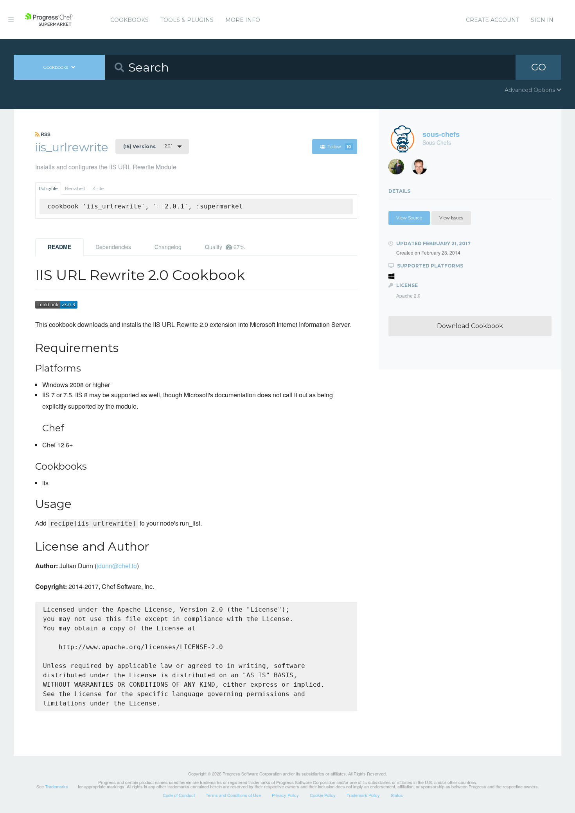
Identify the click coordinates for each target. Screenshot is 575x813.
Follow (339, 146)
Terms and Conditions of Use (233, 795)
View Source (409, 218)
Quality (224, 247)
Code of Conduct (179, 795)
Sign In (542, 19)
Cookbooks (129, 19)
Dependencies (113, 247)
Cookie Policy (323, 795)
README (59, 247)
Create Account (492, 19)
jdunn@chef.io (117, 565)
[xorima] (399, 168)
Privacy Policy (285, 795)
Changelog (168, 247)
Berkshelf (75, 188)
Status (397, 795)
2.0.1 (147, 146)
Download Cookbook (470, 326)
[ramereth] (422, 168)
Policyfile (48, 188)
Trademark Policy (363, 795)
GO (538, 67)
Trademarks (56, 786)
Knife (98, 188)
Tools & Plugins (187, 19)
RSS (45, 134)
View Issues (451, 218)
